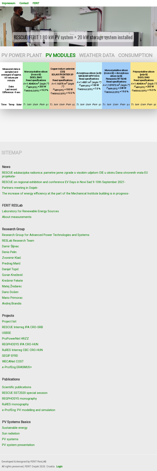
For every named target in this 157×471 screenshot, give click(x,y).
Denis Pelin (9, 252)
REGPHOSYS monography (19, 398)
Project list (9, 321)
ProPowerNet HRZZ (15, 338)
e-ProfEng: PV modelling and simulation (28, 410)
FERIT (36, 3)
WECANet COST (13, 361)
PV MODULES (60, 55)
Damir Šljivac (10, 246)
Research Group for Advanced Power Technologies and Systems (45, 235)
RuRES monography (15, 404)
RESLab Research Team (18, 240)
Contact (24, 3)
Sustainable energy (14, 428)
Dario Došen (10, 292)
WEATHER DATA (97, 55)
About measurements (16, 217)
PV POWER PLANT (21, 55)
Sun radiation (11, 433)
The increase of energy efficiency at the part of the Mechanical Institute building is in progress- (65, 193)
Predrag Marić (11, 263)
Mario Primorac (12, 298)
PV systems (10, 439)
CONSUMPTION (135, 55)
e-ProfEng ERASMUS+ (17, 367)
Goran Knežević (12, 275)
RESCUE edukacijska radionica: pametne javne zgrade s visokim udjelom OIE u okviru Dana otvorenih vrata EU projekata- (75, 174)
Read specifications (36, 80)
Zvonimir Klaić (11, 258)
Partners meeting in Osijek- (20, 188)
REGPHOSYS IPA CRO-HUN (20, 344)
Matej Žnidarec (12, 286)
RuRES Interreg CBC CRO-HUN (22, 350)
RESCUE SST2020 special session (24, 393)
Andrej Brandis (11, 303)
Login (59, 466)
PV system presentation (18, 445)
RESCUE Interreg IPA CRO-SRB (22, 327)
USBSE (6, 333)
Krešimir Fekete (12, 280)
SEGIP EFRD (10, 356)
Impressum (8, 3)
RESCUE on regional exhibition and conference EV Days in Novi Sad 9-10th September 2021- (64, 182)
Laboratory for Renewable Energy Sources (30, 211)
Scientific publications (16, 387)
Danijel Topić (10, 269)
